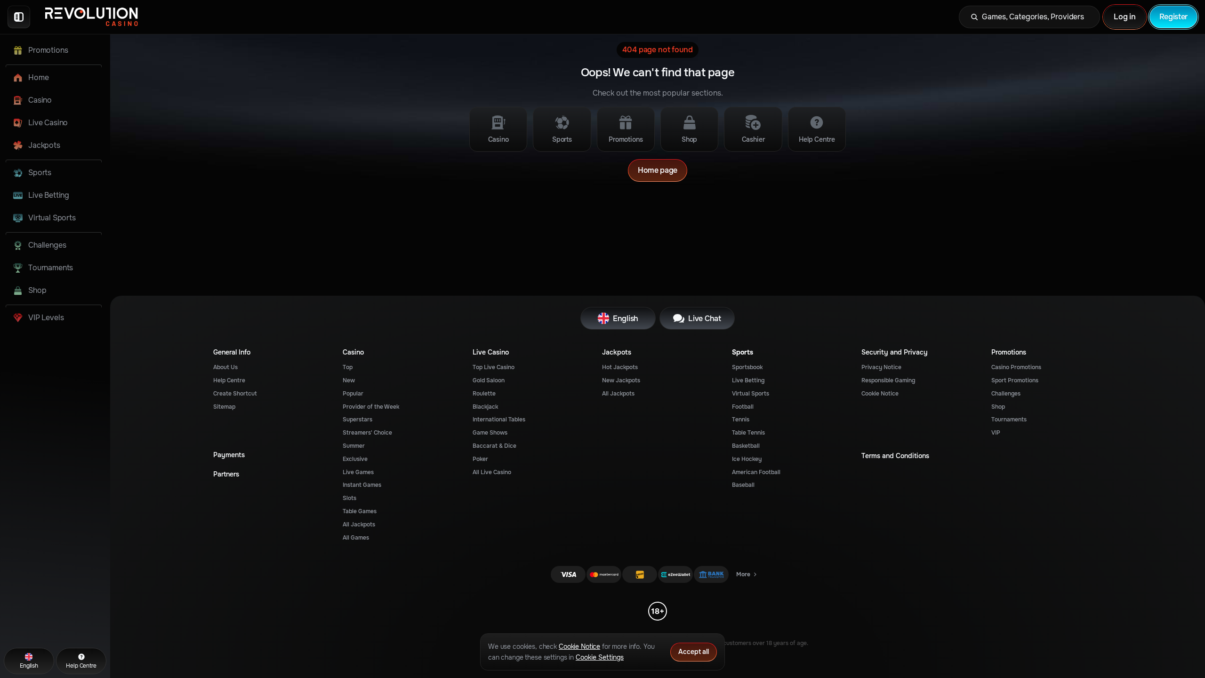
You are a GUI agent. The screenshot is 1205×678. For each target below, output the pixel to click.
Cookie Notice (880, 393)
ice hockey (747, 459)
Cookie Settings (600, 657)
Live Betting (748, 380)
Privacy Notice (881, 367)
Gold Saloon (489, 380)
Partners (226, 474)
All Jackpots (359, 524)
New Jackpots (621, 380)
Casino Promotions (1016, 367)
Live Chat (704, 318)
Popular (353, 393)
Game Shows (490, 432)
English (625, 318)
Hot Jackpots (620, 367)
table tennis (748, 432)
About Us (225, 367)
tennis (740, 419)
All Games (356, 537)
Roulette (484, 393)
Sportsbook (747, 367)
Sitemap (224, 407)
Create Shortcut (235, 393)
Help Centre (229, 380)
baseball (743, 485)
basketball (746, 446)
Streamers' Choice (367, 432)
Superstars (357, 419)
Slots (349, 498)
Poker (480, 459)
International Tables (499, 419)
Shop (998, 407)
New (349, 380)
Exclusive (355, 459)
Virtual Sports (750, 393)
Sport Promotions (1014, 380)
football (743, 407)
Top (348, 367)
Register (1173, 17)
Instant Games (362, 485)
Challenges (1005, 393)
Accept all (693, 651)
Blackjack (485, 407)
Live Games (358, 472)
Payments (229, 455)
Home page (657, 170)
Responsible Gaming (888, 380)
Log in (1124, 17)
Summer (354, 446)
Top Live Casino (493, 367)
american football (756, 472)
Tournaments (1009, 419)
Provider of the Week (371, 407)
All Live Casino (492, 472)
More (747, 576)
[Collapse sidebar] (19, 17)
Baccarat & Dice (494, 446)
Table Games (360, 511)
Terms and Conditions (895, 456)
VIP (995, 432)
